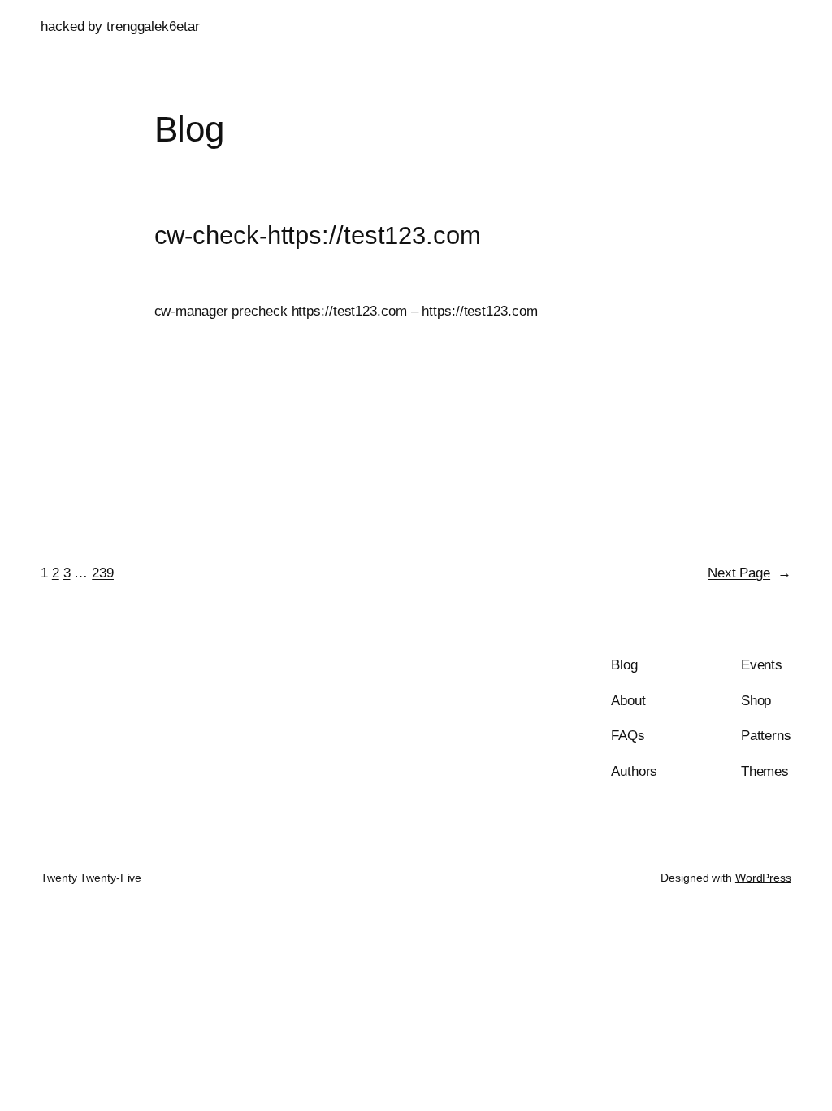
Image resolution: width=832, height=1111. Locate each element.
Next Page (749, 572)
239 (103, 572)
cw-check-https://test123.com (317, 236)
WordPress (763, 877)
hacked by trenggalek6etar (120, 26)
